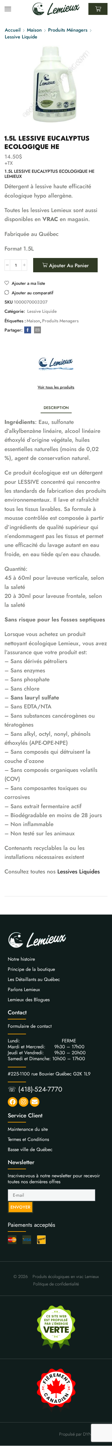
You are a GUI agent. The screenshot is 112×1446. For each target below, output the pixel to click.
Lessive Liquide (21, 37)
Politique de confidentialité (56, 1284)
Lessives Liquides (78, 871)
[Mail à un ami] (37, 330)
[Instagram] (23, 1102)
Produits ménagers (68, 30)
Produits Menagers (60, 321)
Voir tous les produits (56, 387)
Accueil (13, 30)
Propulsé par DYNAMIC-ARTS (85, 1434)
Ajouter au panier (69, 265)
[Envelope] (34, 1102)
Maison (34, 30)
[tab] (56, 407)
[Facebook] (28, 330)
